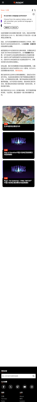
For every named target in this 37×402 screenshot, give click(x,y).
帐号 (21, 399)
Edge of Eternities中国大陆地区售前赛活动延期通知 (18, 154)
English (14, 27)
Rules (3, 401)
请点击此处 (18, 71)
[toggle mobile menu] (3, 2)
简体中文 (7, 27)
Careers (22, 401)
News (3, 10)
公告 (7, 10)
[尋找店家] (34, 376)
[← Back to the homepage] (18, 2)
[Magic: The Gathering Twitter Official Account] (10, 387)
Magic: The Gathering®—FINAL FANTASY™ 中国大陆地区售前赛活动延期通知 (18, 182)
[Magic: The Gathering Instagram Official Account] (32, 387)
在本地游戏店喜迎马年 (18, 127)
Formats (4, 399)
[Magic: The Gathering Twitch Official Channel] (17, 387)
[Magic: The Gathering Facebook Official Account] (3, 387)
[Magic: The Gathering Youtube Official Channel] (24, 387)
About (22, 396)
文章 (2, 396)
